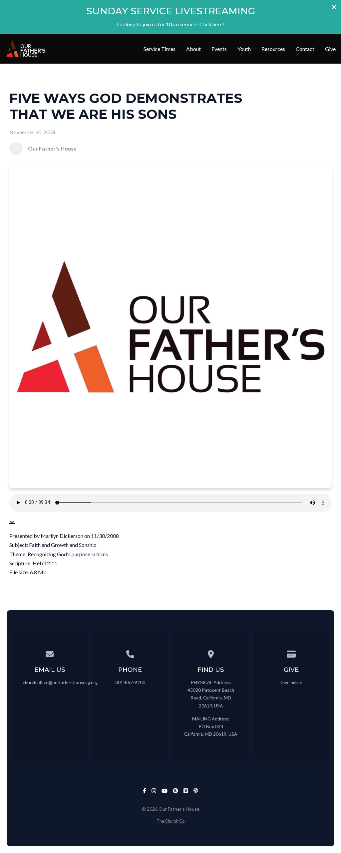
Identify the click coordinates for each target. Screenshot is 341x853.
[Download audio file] (12, 521)
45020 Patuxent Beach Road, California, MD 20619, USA (210, 697)
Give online (291, 682)
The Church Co (170, 821)
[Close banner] (334, 7)
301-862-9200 (130, 682)
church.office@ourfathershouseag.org (60, 682)
